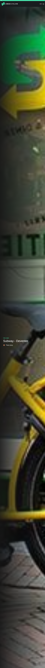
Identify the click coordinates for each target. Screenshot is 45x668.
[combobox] (41, 4)
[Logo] (9, 4)
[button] (1, 0)
